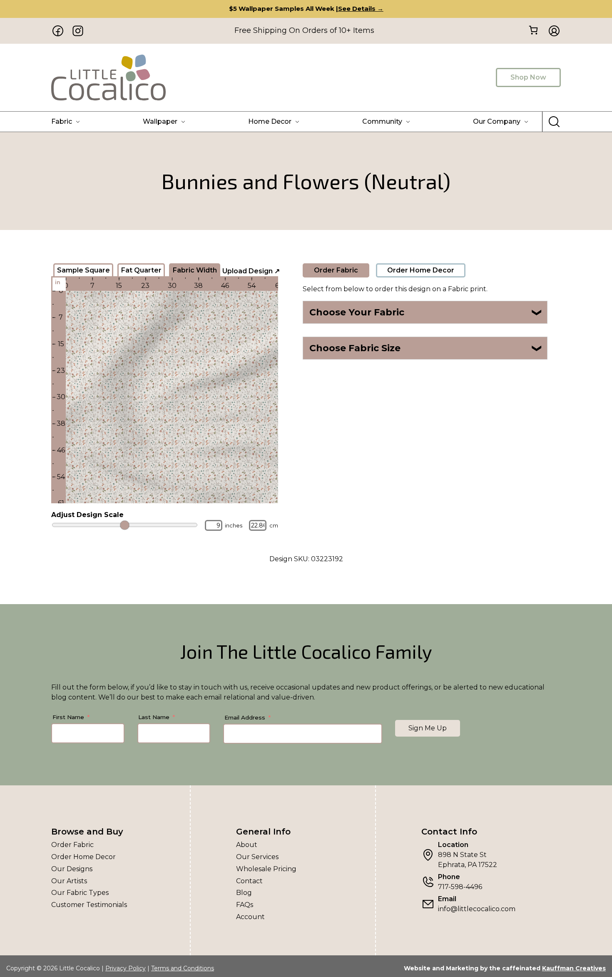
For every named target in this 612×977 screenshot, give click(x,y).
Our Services (257, 857)
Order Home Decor (420, 270)
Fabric (61, 121)
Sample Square (83, 270)
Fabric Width (195, 270)
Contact (249, 881)
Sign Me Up (427, 728)
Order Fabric (336, 270)
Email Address (244, 717)
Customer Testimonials (89, 905)
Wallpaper (160, 121)
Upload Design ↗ (251, 271)
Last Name (153, 717)
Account (250, 917)
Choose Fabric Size (426, 348)
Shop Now (528, 77)
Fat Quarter (141, 270)
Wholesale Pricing (266, 869)
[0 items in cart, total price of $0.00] (533, 30)
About (246, 845)
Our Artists (69, 881)
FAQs (244, 905)
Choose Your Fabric (426, 312)
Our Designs (71, 869)
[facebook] (58, 30)
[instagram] (78, 30)
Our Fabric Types (80, 893)
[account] (551, 31)
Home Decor (269, 121)
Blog (244, 893)
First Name (68, 717)
